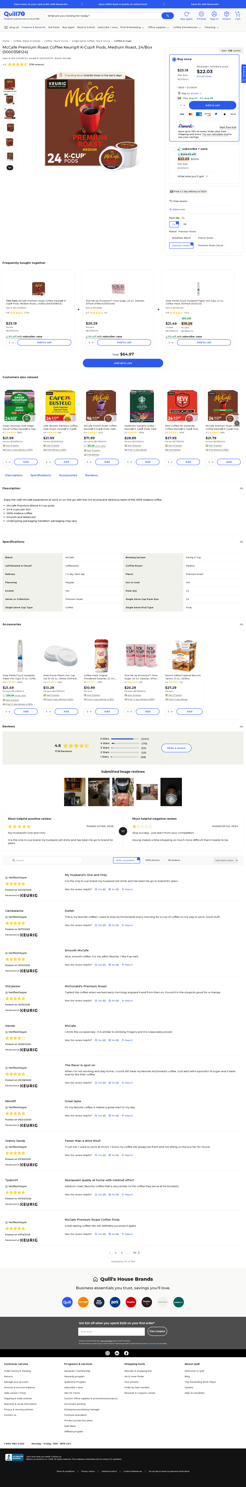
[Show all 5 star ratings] (125, 739)
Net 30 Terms (72, 1393)
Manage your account (16, 1382)
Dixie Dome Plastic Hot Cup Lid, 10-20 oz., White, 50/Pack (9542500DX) (60, 677)
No (113, 889)
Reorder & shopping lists (138, 1371)
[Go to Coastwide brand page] (83, 1303)
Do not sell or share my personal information (169, 1471)
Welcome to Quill (194, 1371)
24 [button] (173, 224)
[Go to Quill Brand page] (67, 1303)
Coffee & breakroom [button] (185, 27)
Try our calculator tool (215, 134)
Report (129, 889)
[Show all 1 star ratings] (124, 757)
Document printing (75, 1404)
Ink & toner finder (134, 1376)
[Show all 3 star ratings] (125, 748)
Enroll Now (204, 76)
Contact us (10, 1415)
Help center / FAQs (15, 1393)
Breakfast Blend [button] (181, 237)
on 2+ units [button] (100, 446)
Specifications (40, 475)
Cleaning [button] (210, 27)
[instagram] (107, 1353)
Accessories (68, 475)
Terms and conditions (107, 1341)
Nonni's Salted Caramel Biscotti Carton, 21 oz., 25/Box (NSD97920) (183, 677)
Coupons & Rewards (34, 27)
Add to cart (212, 105)
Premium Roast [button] (181, 245)
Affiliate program (73, 1431)
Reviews (91, 475)
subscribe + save (108, 27)
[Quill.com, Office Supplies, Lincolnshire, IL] (14, 1458)
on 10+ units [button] (20, 695)
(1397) (145, 739)
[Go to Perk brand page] (115, 1303)
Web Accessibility (194, 1393)
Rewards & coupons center (139, 1393)
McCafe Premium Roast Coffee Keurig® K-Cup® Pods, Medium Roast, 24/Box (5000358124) (36, 302)
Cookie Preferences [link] (133, 1471)
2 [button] (115, 1252)
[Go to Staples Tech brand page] (147, 1303)
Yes (100, 889)
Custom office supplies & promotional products (91, 1398)
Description (13, 475)
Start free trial (228, 127)
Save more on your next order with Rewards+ (41, 4)
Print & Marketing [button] (130, 27)
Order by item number (136, 1387)
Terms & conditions (65, 1471)
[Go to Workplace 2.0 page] (179, 1303)
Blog (187, 1376)
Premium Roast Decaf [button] (210, 245)
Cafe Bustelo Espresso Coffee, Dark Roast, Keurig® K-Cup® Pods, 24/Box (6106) (60, 427)
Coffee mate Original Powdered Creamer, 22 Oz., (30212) (99, 677)
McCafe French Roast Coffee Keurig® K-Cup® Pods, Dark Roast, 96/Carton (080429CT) (100, 427)
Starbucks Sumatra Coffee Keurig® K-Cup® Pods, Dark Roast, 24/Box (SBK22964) (140, 427)
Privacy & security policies (18, 1409)
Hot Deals (54, 27)
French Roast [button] (205, 237)
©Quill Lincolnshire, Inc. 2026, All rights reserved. (48, 1459)
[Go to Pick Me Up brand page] (99, 1303)
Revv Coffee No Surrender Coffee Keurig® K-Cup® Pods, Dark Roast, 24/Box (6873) (182, 427)
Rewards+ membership (77, 1371)
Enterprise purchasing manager (82, 1409)
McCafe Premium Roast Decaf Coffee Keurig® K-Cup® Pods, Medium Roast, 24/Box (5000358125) (223, 427)
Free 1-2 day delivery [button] (137, 450)
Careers (189, 1387)
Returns (8, 1376)
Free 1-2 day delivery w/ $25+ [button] (19, 450)
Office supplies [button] (157, 27)
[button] (167, 15)
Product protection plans (78, 1420)
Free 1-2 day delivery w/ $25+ (190, 191)
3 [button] (121, 1252)
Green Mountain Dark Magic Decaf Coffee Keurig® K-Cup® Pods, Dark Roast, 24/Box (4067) (20, 427)
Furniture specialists (75, 1415)
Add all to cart (123, 363)
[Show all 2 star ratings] (125, 752)
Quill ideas (70, 1426)
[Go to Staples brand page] (131, 1303)
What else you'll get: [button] (191, 176)
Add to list (179, 209)
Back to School (86, 27)
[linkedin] (117, 1353)
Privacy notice (88, 1471)
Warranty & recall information (20, 1404)
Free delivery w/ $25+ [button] (57, 450)
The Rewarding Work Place (200, 1382)
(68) (143, 757)
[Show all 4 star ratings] (125, 743)
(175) (144, 743)
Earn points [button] (231, 50)
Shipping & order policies (18, 1398)
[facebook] (126, 1353)
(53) (143, 748)
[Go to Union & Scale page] (163, 1303)
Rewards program (74, 1376)
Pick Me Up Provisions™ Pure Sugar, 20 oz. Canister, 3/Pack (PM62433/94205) (115, 302)
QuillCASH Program (75, 1382)
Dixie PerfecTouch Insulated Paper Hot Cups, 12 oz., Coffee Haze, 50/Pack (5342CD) (195, 302)
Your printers (131, 1382)
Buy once (184, 59)
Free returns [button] (180, 201)
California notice (109, 1471)
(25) (143, 752)
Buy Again (68, 27)
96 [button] (184, 224)
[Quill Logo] (14, 13)
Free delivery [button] (93, 454)
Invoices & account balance (19, 1387)
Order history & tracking (17, 1371)
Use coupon (157, 1331)
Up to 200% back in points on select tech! (123, 4)
